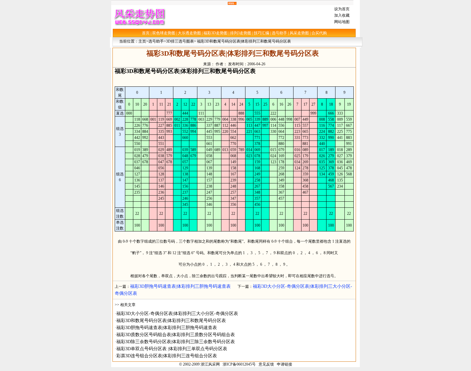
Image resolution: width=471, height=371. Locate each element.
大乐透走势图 (189, 33)
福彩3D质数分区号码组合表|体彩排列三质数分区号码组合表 (175, 334)
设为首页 (342, 9)
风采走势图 (299, 33)
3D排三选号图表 (180, 41)
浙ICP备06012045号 (239, 364)
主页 (142, 41)
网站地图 (342, 22)
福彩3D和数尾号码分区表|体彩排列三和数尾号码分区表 (171, 320)
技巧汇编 (261, 33)
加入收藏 (342, 15)
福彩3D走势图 (215, 33)
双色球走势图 (163, 33)
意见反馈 (266, 364)
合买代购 (319, 33)
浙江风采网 (210, 364)
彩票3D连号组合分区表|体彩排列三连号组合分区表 (166, 355)
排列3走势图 (240, 33)
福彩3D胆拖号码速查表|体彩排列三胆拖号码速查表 (180, 286)
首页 (146, 33)
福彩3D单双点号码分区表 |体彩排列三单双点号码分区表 (171, 348)
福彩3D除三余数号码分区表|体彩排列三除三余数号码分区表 (175, 341)
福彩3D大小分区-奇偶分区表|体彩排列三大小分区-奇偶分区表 (177, 313)
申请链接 (284, 364)
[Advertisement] (248, 16)
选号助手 (279, 33)
